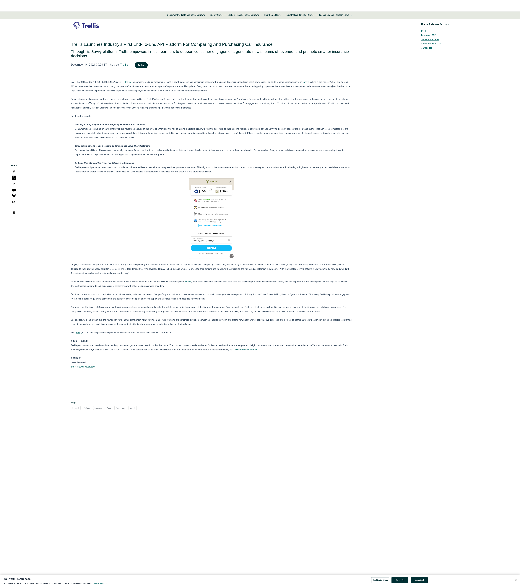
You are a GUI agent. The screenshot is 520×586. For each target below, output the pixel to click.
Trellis (124, 64)
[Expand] (232, 256)
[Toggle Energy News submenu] (225, 15)
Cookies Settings (380, 580)
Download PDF (428, 35)
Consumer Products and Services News (186, 15)
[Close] (516, 580)
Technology (120, 408)
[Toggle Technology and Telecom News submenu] (351, 15)
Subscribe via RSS (430, 39)
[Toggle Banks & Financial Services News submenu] (261, 15)
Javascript (426, 48)
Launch (132, 408)
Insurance (98, 408)
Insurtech (75, 408)
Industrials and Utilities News (299, 15)
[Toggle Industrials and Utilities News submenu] (316, 15)
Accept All (419, 580)
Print (423, 31)
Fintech (87, 408)
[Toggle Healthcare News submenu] (283, 15)
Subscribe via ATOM (431, 43)
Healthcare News (272, 15)
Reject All (400, 580)
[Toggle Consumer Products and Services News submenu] (207, 15)
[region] (260, 580)
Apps (109, 408)
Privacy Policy (100, 583)
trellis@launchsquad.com (83, 366)
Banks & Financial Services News (243, 15)
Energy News (216, 15)
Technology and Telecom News (334, 15)
